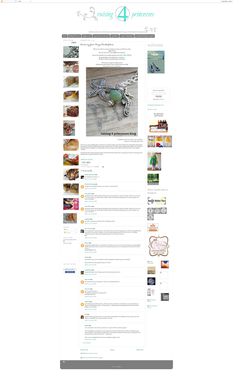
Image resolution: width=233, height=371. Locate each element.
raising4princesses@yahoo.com (155, 105)
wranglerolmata (88, 270)
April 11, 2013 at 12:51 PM (90, 274)
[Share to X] (86, 162)
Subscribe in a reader (152, 109)
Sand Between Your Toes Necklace (112, 66)
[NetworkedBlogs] (69, 269)
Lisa (86, 314)
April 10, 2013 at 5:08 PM (90, 179)
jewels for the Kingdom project (144, 36)
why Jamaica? (87, 36)
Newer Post (84, 350)
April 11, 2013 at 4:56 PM (90, 283)
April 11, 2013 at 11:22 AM (90, 252)
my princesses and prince (101, 36)
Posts (66, 229)
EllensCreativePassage (90, 184)
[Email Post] (102, 166)
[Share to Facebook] (88, 162)
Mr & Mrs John (88, 228)
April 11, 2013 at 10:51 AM (91, 237)
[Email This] (83, 162)
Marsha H (87, 301)
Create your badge (67, 243)
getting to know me (74, 36)
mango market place (127, 36)
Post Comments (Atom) (92, 353)
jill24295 (87, 243)
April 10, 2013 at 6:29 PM (90, 188)
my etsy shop (125, 55)
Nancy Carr (87, 279)
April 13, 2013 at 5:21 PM (90, 339)
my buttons (114, 36)
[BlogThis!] (84, 162)
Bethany (87, 257)
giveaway (86, 164)
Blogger (119, 366)
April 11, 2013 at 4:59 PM (90, 296)
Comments (68, 232)
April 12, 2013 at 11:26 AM (91, 320)
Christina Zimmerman (90, 174)
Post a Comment (86, 342)
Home (112, 350)
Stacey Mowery (88, 193)
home (64, 36)
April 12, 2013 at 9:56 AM (90, 309)
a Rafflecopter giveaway (87, 159)
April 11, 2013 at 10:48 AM (91, 223)
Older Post (140, 350)
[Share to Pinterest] (89, 162)
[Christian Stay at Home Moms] (152, 301)
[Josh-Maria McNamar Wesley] (64, 241)
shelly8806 (87, 219)
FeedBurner (161, 99)
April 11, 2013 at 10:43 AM (91, 201)
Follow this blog (70, 271)
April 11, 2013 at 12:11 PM (90, 264)
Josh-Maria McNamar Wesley (69, 239)
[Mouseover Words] (156, 204)
